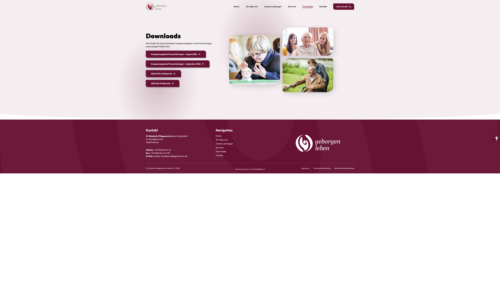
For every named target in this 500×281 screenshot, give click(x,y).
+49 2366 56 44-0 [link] (162, 150)
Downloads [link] (307, 6)
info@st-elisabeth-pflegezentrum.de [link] (170, 156)
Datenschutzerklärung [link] (322, 168)
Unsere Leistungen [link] (273, 6)
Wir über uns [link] (252, 6)
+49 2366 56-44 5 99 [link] (160, 153)
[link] (496, 138)
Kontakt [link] (323, 6)
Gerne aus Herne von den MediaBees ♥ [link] (250, 169)
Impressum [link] (305, 168)
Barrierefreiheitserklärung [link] (344, 168)
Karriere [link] (292, 6)
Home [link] (236, 6)
